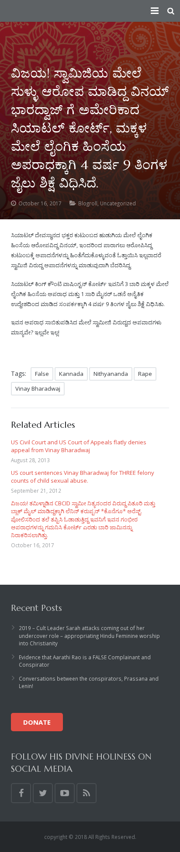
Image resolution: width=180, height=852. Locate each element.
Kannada (71, 374)
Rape (145, 374)
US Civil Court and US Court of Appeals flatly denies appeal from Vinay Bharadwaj (78, 446)
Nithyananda (110, 374)
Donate (37, 722)
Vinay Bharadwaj (37, 388)
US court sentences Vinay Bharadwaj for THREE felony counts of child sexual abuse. (82, 476)
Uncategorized (118, 203)
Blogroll (87, 203)
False (42, 374)
